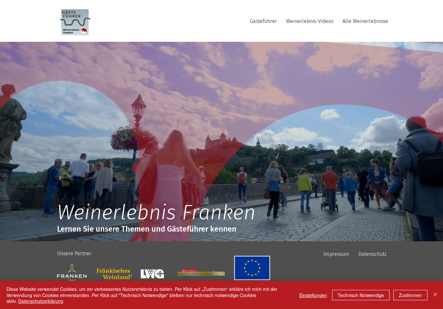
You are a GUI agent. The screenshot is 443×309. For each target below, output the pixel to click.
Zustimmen (410, 295)
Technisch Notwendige (361, 295)
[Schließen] (435, 295)
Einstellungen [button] (313, 295)
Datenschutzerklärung (40, 301)
